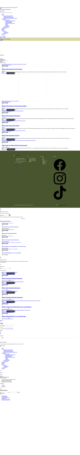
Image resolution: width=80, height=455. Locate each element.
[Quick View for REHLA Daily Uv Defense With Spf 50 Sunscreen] (15, 149)
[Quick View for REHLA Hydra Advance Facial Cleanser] (15, 73)
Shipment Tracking (32, 160)
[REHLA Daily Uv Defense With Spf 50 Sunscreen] (19, 140)
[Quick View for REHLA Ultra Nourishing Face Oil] (15, 139)
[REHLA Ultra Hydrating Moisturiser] (8, 229)
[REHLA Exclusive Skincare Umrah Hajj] (10, 272)
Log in (1, 330)
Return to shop (2, 345)
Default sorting (4, 395)
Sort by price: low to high (6, 399)
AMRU (7, 358)
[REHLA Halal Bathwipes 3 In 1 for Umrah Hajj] (16, 310)
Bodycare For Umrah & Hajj (8, 15)
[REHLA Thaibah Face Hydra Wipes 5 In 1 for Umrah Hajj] (11, 242)
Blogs (3, 363)
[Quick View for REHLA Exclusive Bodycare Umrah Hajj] (15, 292)
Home (3, 14)
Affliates (43, 161)
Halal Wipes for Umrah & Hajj (8, 17)
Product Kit (5, 33)
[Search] (0, 37)
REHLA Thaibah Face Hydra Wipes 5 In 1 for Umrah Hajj (13, 246)
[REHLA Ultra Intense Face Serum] (13, 120)
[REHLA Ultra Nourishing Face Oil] (13, 130)
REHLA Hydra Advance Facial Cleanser (12, 69)
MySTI (7, 24)
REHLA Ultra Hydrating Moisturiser (11, 115)
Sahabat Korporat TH (9, 21)
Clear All (1, 376)
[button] (3, 37)
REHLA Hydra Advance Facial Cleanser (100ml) (14, 106)
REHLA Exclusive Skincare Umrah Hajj (10, 226)
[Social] (60, 170)
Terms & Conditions (32, 158)
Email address (2, 325)
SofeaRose (7, 25)
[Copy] (10, 215)
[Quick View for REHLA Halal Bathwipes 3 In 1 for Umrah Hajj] (15, 311)
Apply (1, 393)
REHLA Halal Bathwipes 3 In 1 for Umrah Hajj (11, 252)
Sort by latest (4, 398)
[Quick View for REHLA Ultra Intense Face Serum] (15, 129)
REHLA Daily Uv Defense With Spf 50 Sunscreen (14, 145)
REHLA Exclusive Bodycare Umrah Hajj (10, 239)
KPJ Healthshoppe (9, 22)
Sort (0, 61)
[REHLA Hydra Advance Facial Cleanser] (14, 64)
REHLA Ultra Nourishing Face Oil (10, 135)
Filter (18, 392)
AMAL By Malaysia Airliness (10, 23)
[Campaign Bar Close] (0, 8)
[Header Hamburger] (1, 38)
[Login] (1, 37)
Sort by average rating (5, 397)
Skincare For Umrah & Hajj (8, 16)
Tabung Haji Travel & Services (11, 20)
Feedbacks (4, 28)
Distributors (4, 19)
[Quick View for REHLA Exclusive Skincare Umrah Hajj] (15, 273)
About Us (3, 30)
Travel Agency (6, 27)
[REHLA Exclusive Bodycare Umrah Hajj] (10, 291)
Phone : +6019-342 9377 (18, 162)
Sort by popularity (5, 396)
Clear (3, 393)
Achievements (6, 32)
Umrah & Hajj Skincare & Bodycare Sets (10, 18)
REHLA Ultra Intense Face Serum (10, 125)
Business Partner (6, 26)
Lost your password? (9, 328)
